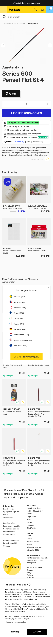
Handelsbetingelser (11, 540)
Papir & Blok (32, 516)
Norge (29, 572)
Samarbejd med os (11, 529)
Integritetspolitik (10, 543)
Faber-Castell (33, 541)
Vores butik (8, 517)
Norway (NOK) (19, 302)
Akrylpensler (33, 24)
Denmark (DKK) (20, 307)
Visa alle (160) (33, 550)
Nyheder (30, 525)
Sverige (30, 570)
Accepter (37, 632)
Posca (29, 544)
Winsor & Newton (34, 547)
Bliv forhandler (9, 532)
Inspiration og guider (11, 526)
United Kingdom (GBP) (23, 340)
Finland (30, 575)
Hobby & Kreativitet (35, 511)
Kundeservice (9, 509)
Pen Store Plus (9, 523)
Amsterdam (12, 67)
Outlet (29, 522)
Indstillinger (15, 632)
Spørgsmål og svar (11, 512)
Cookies (6, 546)
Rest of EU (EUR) (20, 345)
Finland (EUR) (19, 313)
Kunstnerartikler (9, 24)
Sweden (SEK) (19, 297)
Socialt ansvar (9, 534)
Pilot (29, 536)
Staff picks (31, 528)
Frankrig (30, 577)
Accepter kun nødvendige (16, 622)
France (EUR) (19, 324)
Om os (5, 514)
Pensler (22, 24)
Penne (29, 514)
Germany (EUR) (20, 329)
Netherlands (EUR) (21, 335)
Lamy (29, 538)
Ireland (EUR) (19, 318)
